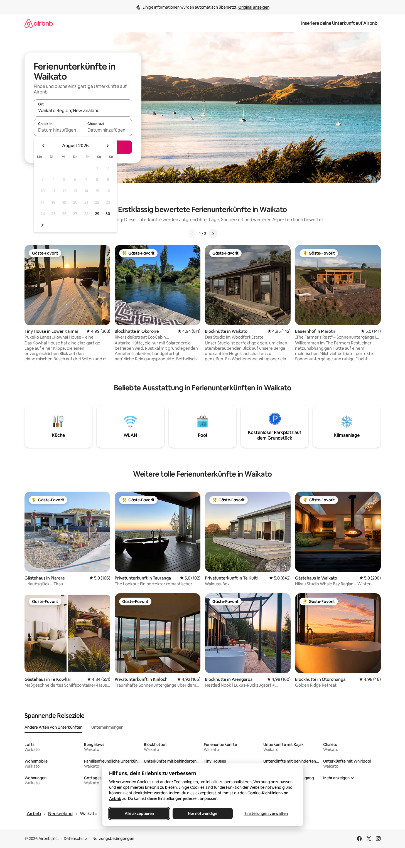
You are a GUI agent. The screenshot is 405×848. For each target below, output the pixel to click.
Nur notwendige (202, 813)
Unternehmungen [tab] (107, 727)
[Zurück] (192, 233)
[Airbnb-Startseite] (38, 23)
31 (43, 225)
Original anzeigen (253, 7)
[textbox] (58, 130)
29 (97, 213)
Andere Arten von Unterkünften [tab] (53, 727)
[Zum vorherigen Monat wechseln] (43, 145)
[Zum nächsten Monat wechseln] (107, 145)
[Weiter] (212, 233)
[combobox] (83, 110)
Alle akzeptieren (139, 813)
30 (107, 213)
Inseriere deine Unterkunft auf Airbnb (339, 23)
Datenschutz (75, 838)
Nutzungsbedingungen (113, 838)
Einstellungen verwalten (266, 813)
